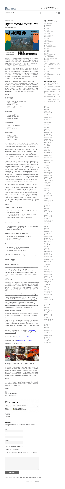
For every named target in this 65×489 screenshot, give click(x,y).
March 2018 (47, 230)
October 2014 (47, 297)
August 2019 (47, 202)
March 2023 (47, 131)
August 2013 (47, 321)
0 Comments (7, 416)
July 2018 (46, 223)
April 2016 (46, 268)
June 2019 (47, 205)
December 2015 (48, 274)
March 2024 (47, 111)
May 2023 (46, 127)
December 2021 (48, 155)
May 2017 (46, 246)
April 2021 (46, 169)
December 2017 (48, 235)
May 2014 (46, 306)
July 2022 (46, 144)
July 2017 (46, 243)
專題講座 (46, 40)
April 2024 (46, 109)
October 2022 (47, 139)
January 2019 (47, 213)
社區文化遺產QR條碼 (49, 55)
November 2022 (48, 137)
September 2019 (48, 200)
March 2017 (47, 250)
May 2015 (46, 286)
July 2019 (46, 203)
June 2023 (47, 126)
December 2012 (48, 334)
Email (6, 435)
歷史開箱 (46, 51)
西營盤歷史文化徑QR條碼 (50, 58)
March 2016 (47, 269)
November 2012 (48, 335)
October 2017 (47, 238)
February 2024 (48, 112)
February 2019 (48, 212)
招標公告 (46, 43)
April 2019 (46, 208)
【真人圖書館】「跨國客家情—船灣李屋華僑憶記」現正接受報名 (52, 96)
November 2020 (48, 177)
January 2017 (47, 253)
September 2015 (48, 279)
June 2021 (47, 165)
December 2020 (48, 175)
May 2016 (46, 266)
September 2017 (48, 240)
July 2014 (46, 302)
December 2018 (48, 215)
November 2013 (48, 316)
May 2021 (46, 167)
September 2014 (48, 299)
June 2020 (47, 185)
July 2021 (46, 164)
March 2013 (47, 329)
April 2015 (46, 287)
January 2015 (47, 292)
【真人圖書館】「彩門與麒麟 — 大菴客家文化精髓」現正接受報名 (52, 101)
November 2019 (48, 197)
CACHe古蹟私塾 (48, 23)
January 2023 (47, 134)
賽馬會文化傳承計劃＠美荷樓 (51, 63)
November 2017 (48, 236)
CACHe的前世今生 (49, 25)
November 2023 (48, 117)
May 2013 (46, 325)
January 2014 (47, 312)
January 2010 (47, 340)
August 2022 (47, 142)
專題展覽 (46, 38)
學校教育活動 (47, 37)
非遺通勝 (46, 73)
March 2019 (47, 210)
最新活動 (7, 27)
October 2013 (47, 317)
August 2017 (47, 241)
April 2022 (46, 149)
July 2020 (46, 183)
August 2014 (47, 301)
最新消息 (11, 27)
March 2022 (47, 150)
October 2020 (47, 179)
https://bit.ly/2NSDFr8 (10, 261)
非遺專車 (46, 71)
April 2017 (46, 248)
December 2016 (48, 254)
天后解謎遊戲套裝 (48, 35)
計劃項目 (46, 60)
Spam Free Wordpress (32, 452)
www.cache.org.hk (12, 395)
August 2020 (47, 182)
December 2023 (48, 116)
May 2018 (46, 226)
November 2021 (48, 157)
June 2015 (47, 284)
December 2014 (48, 294)
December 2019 (48, 195)
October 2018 (47, 218)
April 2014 (46, 307)
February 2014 (48, 311)
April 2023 (46, 129)
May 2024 (46, 108)
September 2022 (48, 141)
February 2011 (48, 339)
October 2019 (47, 198)
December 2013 (48, 314)
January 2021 (47, 174)
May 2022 (46, 147)
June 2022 (47, 145)
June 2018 (47, 225)
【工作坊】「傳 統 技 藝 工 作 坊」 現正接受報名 (51, 83)
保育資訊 (46, 28)
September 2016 (48, 259)
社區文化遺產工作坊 (49, 56)
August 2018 (47, 221)
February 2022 (48, 152)
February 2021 (48, 172)
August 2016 (47, 261)
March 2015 (47, 289)
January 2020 (47, 193)
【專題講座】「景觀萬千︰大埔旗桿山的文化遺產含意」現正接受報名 (52, 91)
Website (6, 440)
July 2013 (46, 322)
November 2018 (48, 216)
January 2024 (47, 114)
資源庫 (14, 27)
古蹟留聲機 (47, 33)
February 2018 (48, 231)
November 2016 (48, 256)
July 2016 (46, 263)
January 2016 (47, 273)
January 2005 (47, 342)
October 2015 (47, 278)
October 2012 (47, 337)
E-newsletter (47, 27)
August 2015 (47, 281)
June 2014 (47, 304)
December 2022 (48, 136)
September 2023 (48, 121)
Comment (7, 456)
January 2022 (47, 154)
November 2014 (48, 296)
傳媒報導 (46, 30)
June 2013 (47, 324)
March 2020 (47, 190)
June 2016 (47, 264)
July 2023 (46, 124)
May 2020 (46, 187)
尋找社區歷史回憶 (48, 41)
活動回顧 (46, 53)
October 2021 (47, 159)
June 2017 (47, 245)
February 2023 (48, 132)
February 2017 (48, 251)
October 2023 (47, 119)
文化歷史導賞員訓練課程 (50, 46)
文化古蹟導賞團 (48, 45)
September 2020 (48, 180)
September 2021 (48, 160)
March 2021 (47, 170)
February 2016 (48, 271)
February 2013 (48, 330)
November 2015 (48, 276)
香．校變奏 (47, 78)
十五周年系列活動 (48, 32)
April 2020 (46, 188)
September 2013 (48, 319)
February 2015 (48, 291)
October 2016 (47, 258)
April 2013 (46, 327)
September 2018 (48, 220)
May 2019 (46, 207)
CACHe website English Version (52, 22)
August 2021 (47, 162)
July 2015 (46, 283)
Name (6, 429)
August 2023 (47, 122)
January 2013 (47, 332)
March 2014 (47, 309)
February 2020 (48, 192)
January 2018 (47, 233)
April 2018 (46, 228)
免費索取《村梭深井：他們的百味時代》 (21, 24)
